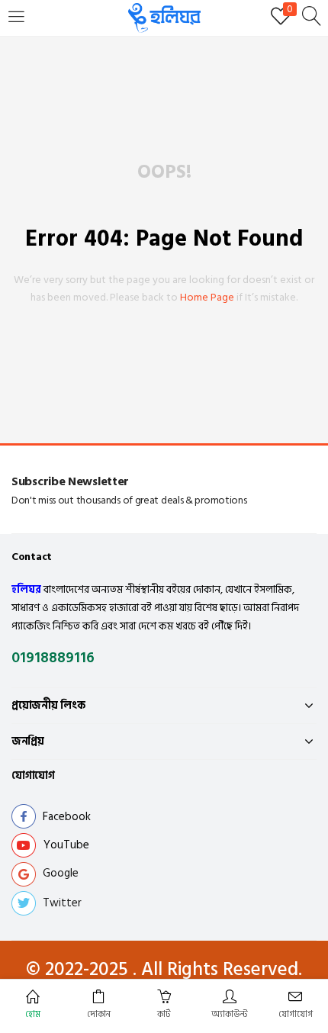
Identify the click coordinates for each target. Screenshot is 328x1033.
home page (207, 297)
